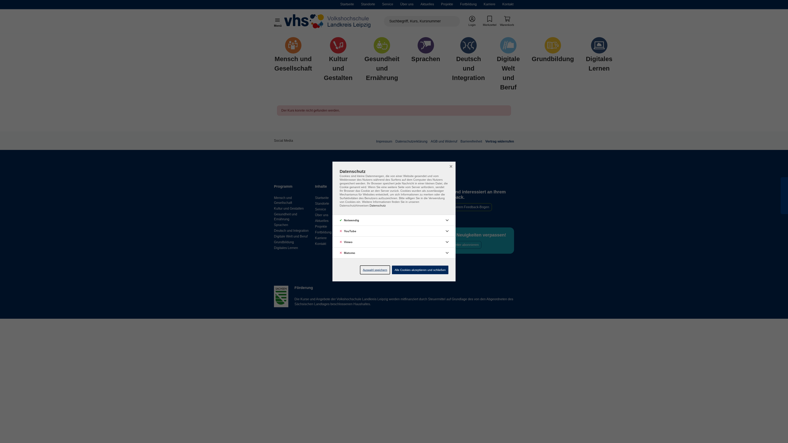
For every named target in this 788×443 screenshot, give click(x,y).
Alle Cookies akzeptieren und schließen (420, 270)
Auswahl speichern (375, 270)
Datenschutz (378, 205)
